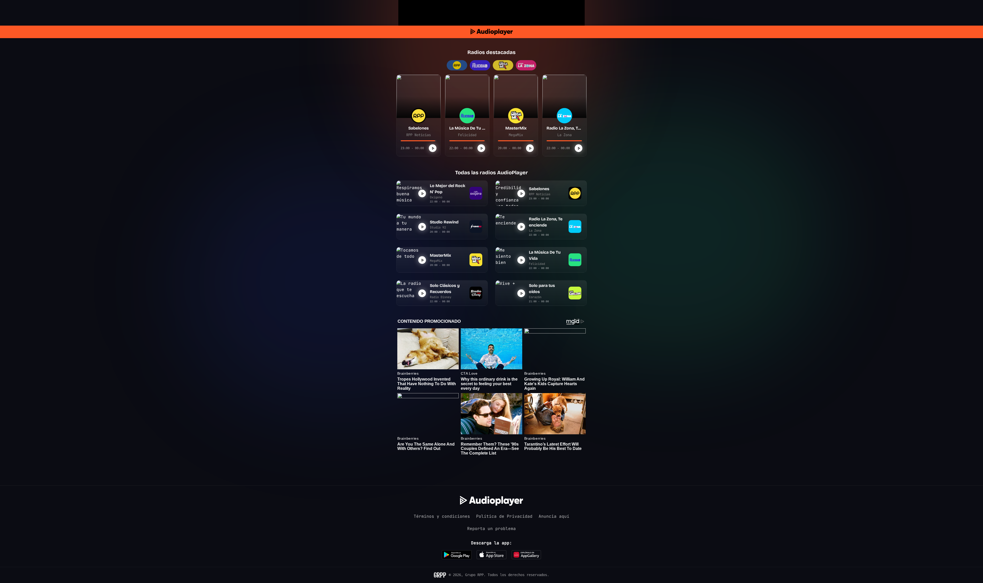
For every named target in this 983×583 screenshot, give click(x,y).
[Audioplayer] (492, 32)
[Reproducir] (432, 148)
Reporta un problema (491, 528)
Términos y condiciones (442, 516)
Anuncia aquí (554, 516)
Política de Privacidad (504, 516)
